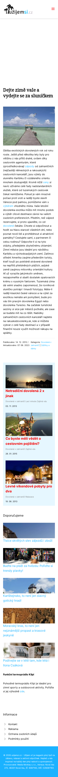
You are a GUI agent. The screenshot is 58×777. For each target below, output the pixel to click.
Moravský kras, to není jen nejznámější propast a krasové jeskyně (24, 630)
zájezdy (29, 166)
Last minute (31, 401)
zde (22, 691)
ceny (46, 182)
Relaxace (30, 497)
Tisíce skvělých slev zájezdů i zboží (27, 540)
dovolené (8, 225)
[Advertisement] (29, 49)
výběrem (8, 205)
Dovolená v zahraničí (15, 401)
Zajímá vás (42, 401)
